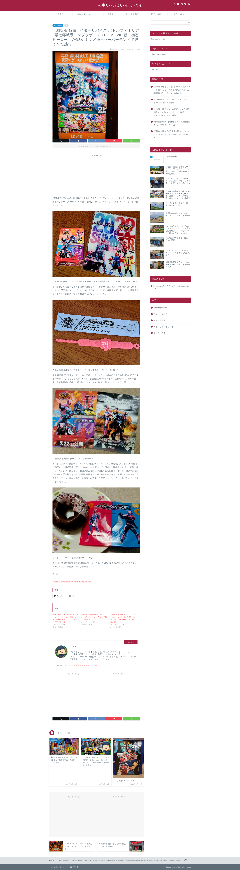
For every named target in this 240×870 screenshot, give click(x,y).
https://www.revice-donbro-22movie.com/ (72, 582)
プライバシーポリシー (58, 867)
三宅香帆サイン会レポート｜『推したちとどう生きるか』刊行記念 (171, 101)
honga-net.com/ (157, 69)
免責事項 (73, 867)
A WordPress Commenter (178, 286)
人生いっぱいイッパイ (120, 5)
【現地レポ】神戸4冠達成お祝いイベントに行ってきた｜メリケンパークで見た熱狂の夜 (172, 134)
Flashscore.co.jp (157, 39)
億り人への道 (155, 14)
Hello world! (158, 286)
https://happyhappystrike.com (81, 665)
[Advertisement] (96, 175)
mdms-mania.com (158, 54)
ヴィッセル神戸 (132, 14)
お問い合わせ (179, 14)
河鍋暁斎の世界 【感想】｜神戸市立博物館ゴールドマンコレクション (172, 123)
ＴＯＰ (60, 14)
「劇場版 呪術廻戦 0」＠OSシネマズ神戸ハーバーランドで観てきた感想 (94, 617)
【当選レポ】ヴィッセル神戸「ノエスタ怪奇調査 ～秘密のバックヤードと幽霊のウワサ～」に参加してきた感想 (172, 112)
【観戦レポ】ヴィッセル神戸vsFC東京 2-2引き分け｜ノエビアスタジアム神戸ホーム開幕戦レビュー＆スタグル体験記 (172, 90)
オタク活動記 (108, 14)
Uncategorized (160, 308)
